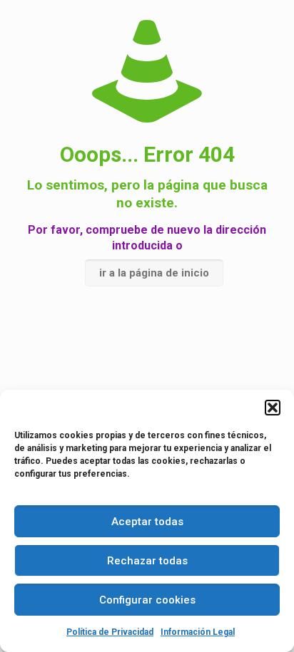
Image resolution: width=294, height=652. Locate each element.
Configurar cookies (147, 600)
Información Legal (198, 632)
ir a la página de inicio (154, 273)
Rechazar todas (147, 560)
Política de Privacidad (109, 632)
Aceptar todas (147, 521)
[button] (272, 407)
